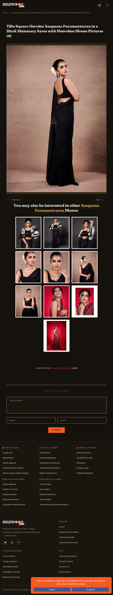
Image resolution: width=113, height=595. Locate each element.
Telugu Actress (10, 561)
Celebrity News (66, 561)
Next (98, 200)
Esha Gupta (45, 489)
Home (5, 13)
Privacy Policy (65, 572)
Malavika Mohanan (11, 499)
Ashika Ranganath (85, 473)
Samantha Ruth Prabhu (13, 468)
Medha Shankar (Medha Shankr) (54, 504)
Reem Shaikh (45, 499)
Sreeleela (81, 463)
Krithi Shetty (45, 452)
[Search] (107, 5)
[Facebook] (5, 542)
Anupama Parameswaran (61, 368)
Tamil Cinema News (68, 556)
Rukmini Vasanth (84, 452)
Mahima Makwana (48, 457)
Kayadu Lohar (83, 468)
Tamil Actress (9, 556)
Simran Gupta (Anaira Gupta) (16, 473)
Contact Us (64, 566)
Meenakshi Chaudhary (50, 463)
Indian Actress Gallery (69, 532)
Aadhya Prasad (9, 494)
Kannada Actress (10, 566)
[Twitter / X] (11, 542)
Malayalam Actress (11, 572)
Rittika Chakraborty (48, 473)
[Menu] (100, 5)
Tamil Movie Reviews (68, 542)
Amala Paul (7, 452)
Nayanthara (8, 457)
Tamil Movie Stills (66, 537)
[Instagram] (18, 542)
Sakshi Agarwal (9, 463)
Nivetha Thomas (10, 489)
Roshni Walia (45, 484)
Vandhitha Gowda (84, 457)
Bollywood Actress (11, 577)
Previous (16, 200)
